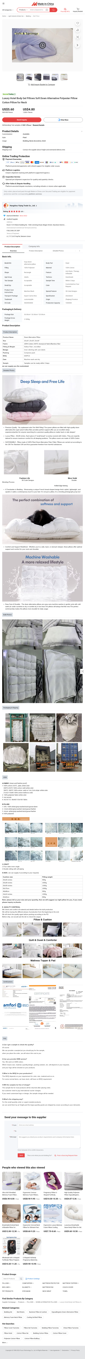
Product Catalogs (33, 1279)
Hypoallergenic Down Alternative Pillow (65, 1312)
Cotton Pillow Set (22, 1333)
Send (21, 1155)
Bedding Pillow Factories (50, 1328)
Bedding (28, 16)
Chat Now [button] (64, 120)
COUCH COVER (68, 1287)
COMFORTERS (27, 1283)
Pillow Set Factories (30, 1328)
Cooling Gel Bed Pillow (34, 1317)
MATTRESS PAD (47, 1287)
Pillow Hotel (8, 1333)
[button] (75, 251)
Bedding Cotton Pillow (40, 1333)
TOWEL (65, 1291)
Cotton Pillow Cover (59, 1333)
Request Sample (38, 125)
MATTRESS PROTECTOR (50, 1283)
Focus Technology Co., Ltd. (28, 1350)
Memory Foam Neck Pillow (13, 1317)
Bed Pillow (36, 16)
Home (4, 16)
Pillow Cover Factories (11, 1328)
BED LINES (6, 1287)
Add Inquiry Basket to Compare (43, 84)
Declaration (65, 1350)
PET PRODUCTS (7, 1291)
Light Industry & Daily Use (15, 16)
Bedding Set (8, 1312)
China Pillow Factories (70, 1328)
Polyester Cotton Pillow (12, 1338)
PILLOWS (5, 1283)
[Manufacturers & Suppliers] (42, 4)
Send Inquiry (22, 120)
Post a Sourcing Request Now (65, 1155)
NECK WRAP (46, 1291)
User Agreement (55, 1350)
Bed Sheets (20, 1312)
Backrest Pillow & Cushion (38, 1312)
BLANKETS (26, 1287)
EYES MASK (26, 1291)
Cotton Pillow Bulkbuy (32, 1338)
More (4, 1342)
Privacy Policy (75, 1350)
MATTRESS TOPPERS (70, 1283)
